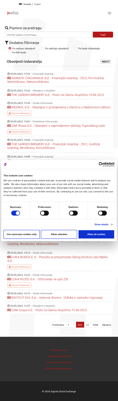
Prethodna (58, 324)
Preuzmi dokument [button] (20, 113)
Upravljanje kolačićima (59, 356)
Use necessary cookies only (22, 234)
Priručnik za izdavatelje (59, 362)
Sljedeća (106, 324)
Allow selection (59, 234)
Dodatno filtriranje (23, 42)
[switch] (44, 213)
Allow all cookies (96, 234)
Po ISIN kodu (19, 52)
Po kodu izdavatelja (89, 48)
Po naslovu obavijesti (23, 48)
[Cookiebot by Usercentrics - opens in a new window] (101, 164)
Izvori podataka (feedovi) (59, 368)
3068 (95, 324)
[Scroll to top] (111, 394)
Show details (101, 224)
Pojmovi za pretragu (25, 28)
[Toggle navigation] (109, 13)
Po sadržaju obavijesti (57, 48)
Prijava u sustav (59, 349)
